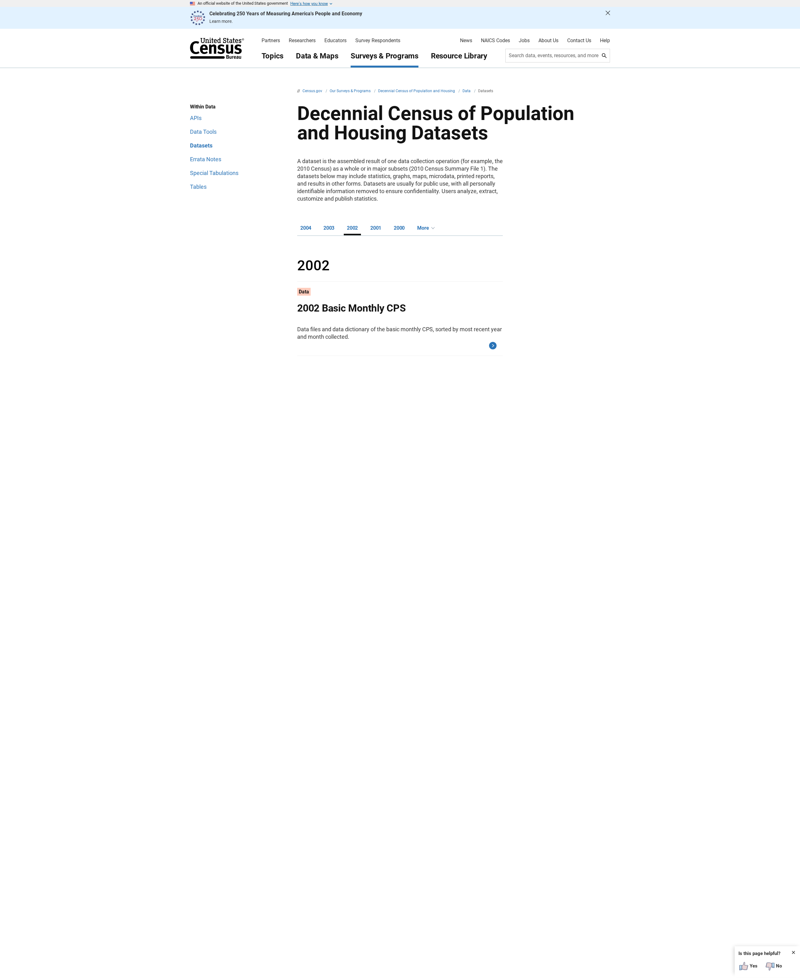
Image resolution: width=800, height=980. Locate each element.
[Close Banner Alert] (608, 18)
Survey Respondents (377, 40)
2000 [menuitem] (399, 228)
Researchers (302, 40)
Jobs (524, 40)
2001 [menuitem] (375, 228)
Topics (273, 56)
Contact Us (579, 40)
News (466, 40)
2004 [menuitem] (305, 228)
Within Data (203, 107)
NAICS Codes (495, 40)
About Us (548, 40)
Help (605, 40)
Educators (335, 40)
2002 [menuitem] (352, 228)
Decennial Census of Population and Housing (417, 91)
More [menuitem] (423, 228)
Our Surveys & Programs (351, 91)
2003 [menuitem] (328, 228)
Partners (271, 40)
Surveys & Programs (384, 56)
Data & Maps (317, 56)
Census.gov (312, 91)
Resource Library (459, 56)
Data (467, 91)
